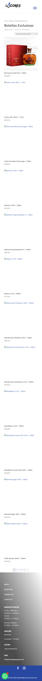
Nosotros (8, 589)
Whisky (11, 21)
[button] (5, 676)
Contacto (8, 599)
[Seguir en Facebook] (18, 668)
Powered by (10, 679)
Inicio (6, 21)
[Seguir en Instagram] (24, 668)
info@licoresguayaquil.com (14, 659)
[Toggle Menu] (35, 8)
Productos (8, 594)
